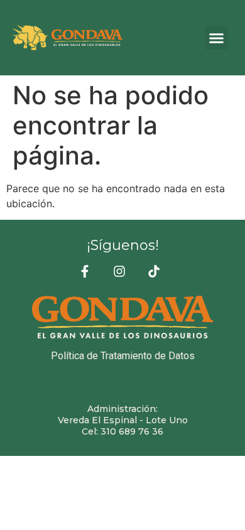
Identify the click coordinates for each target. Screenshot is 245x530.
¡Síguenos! (123, 245)
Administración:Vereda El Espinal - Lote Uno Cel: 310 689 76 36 (123, 420)
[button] (217, 38)
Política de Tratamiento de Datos (123, 356)
